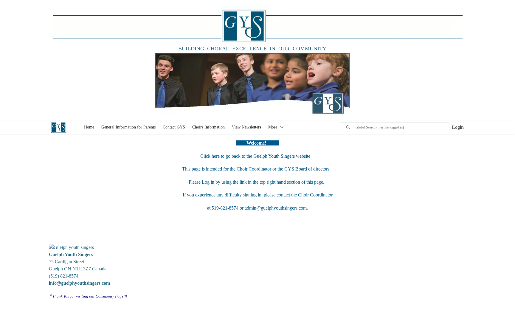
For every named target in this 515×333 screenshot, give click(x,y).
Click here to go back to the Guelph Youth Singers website (255, 156)
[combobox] (402, 127)
